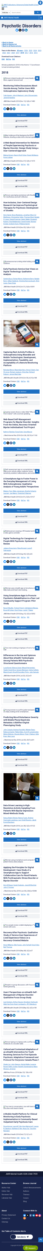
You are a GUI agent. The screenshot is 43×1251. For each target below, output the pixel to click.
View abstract (21, 115)
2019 (17, 53)
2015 (35, 53)
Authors (26, 1191)
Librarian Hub (7, 1198)
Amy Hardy (7, 215)
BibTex (8, 59)
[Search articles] (37, 12)
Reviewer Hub (7, 1194)
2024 (35, 50)
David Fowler (25, 222)
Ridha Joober (13, 1067)
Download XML (22, 126)
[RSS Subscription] (24, 1218)
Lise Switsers (8, 1002)
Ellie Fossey (18, 945)
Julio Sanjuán (34, 672)
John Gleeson (16, 1064)
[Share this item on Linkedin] (26, 30)
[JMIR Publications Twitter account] (27, 1215)
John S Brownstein (31, 95)
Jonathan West (28, 215)
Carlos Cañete (33, 670)
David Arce (12, 670)
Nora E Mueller (8, 608)
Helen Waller (25, 219)
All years (20, 50)
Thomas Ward (29, 217)
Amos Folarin (31, 370)
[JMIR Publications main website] (20, 5)
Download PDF (22, 121)
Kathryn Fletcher (9, 432)
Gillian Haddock (13, 281)
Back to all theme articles (11, 46)
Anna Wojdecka (17, 215)
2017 (26, 53)
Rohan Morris (18, 279)
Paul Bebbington (15, 222)
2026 (26, 50)
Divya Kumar (7, 1126)
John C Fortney (8, 887)
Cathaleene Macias (31, 608)
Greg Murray (27, 432)
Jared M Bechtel (30, 885)
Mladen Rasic (30, 730)
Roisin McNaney (32, 155)
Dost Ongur (18, 610)
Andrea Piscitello (19, 730)
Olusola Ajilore (19, 734)
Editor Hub (6, 1191)
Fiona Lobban (8, 157)
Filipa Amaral (22, 548)
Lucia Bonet (7, 668)
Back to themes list (9, 44)
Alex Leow (11, 736)
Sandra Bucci (8, 279)
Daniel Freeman (15, 219)
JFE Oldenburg (31, 1004)
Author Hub (6, 1188)
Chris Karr (25, 372)
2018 (22, 53)
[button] (40, 2)
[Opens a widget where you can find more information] (30, 1248)
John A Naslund (18, 95)
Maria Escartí (8, 672)
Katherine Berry (28, 279)
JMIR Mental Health (11, 18)
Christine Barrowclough (27, 281)
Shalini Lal (7, 1064)
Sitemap (5, 1222)
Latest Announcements (32, 1188)
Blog (25, 1201)
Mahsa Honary (8, 155)
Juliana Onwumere (10, 548)
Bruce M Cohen (8, 610)
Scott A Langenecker (31, 732)
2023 (39, 50)
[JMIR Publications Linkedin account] (33, 1215)
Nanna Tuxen (23, 818)
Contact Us (6, 1218)
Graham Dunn (14, 224)
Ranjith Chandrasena (25, 1067)
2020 (13, 53)
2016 (31, 53)
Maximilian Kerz (20, 370)
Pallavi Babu (19, 732)
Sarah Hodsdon (18, 885)
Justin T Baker (28, 610)
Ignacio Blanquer (22, 670)
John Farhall (26, 945)
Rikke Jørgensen (18, 491)
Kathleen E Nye (17, 1128)
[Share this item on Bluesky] (17, 30)
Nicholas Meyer (8, 370)
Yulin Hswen (7, 95)
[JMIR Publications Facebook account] (30, 1215)
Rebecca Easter (9, 732)
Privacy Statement (9, 1215)
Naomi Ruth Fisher (20, 155)
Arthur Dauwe (18, 1002)
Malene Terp (7, 491)
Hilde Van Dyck (8, 1004)
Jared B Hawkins (9, 98)
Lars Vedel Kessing (25, 820)
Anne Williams (8, 945)
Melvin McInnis (8, 734)
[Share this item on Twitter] (20, 30)
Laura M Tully (17, 1126)
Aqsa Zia (26, 1128)
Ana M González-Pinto (21, 672)
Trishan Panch (19, 608)
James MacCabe (15, 374)
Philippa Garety (24, 224)
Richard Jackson (16, 372)
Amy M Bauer (8, 885)
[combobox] (22, 12)
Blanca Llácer (17, 668)
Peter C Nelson (29, 734)
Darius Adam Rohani (10, 818)
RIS (13, 59)
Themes (26, 1194)
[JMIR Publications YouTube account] (36, 1215)
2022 (4, 53)
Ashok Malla (25, 1064)
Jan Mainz (13, 493)
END (3, 59)
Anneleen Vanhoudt (30, 1002)
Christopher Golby (17, 217)
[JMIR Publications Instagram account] (39, 1215)
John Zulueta (8, 730)
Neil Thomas (7, 947)
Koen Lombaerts (20, 1004)
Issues (26, 1198)
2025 (30, 50)
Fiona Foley (19, 432)
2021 (8, 53)
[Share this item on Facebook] (23, 30)
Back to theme (7, 42)
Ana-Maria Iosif (27, 1126)
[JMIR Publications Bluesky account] (24, 1215)
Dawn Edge (12, 283)
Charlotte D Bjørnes (24, 493)
